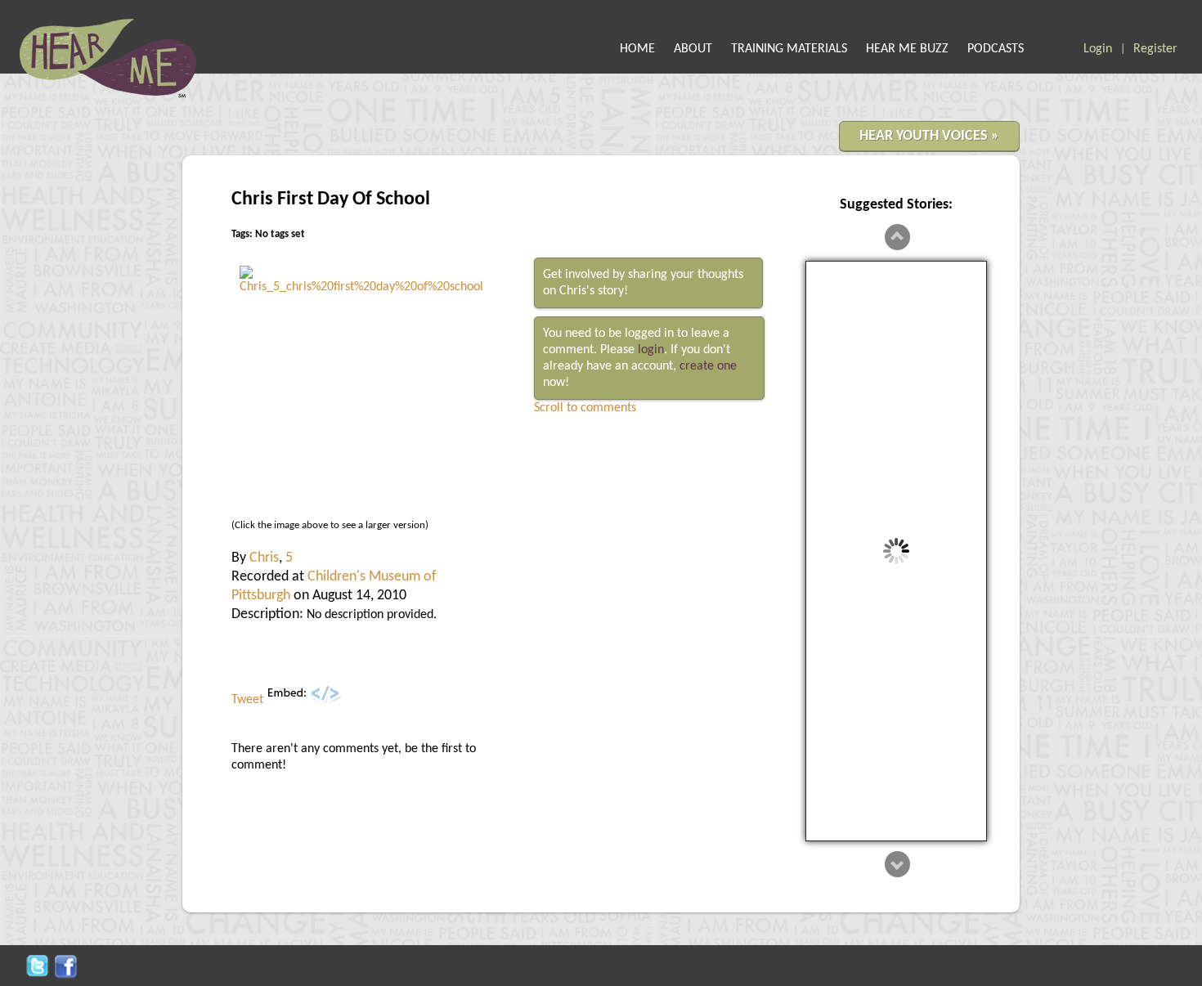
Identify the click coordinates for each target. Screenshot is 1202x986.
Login (1097, 49)
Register (1155, 49)
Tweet (247, 699)
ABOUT (693, 49)
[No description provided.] (362, 287)
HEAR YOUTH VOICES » (929, 136)
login (651, 349)
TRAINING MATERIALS (789, 49)
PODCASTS (995, 49)
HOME (637, 49)
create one (708, 366)
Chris (264, 558)
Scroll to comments (585, 408)
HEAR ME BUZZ (907, 49)
